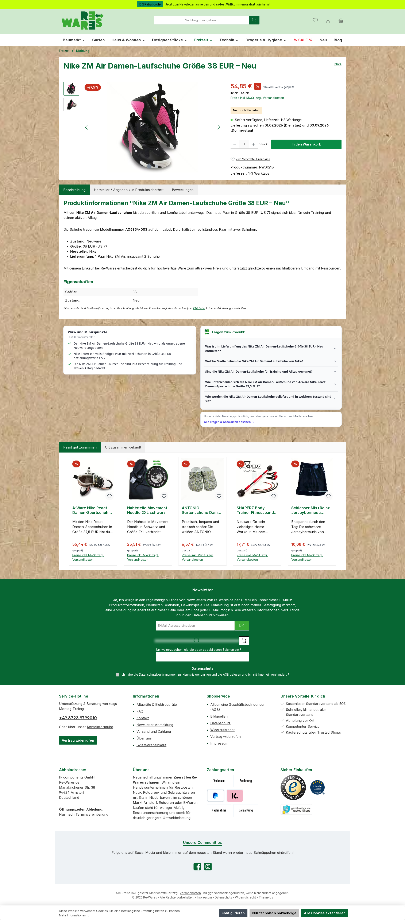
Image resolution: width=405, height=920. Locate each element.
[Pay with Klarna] (235, 795)
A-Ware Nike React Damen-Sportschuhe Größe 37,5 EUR (91, 510)
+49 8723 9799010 (78, 717)
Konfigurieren (233, 913)
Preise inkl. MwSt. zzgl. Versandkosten (257, 98)
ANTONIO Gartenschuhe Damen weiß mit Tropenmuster (202, 510)
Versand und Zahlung (153, 731)
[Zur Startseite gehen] (82, 20)
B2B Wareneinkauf (151, 745)
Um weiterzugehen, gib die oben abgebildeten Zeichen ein (198, 649)
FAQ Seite (199, 308)
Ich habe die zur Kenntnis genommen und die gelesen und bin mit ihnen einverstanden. (205, 674)
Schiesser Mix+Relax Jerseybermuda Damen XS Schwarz (310, 510)
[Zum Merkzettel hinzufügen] (109, 496)
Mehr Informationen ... (74, 915)
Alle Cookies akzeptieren (325, 913)
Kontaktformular (100, 727)
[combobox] (202, 20)
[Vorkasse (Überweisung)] (219, 781)
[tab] (74, 190)
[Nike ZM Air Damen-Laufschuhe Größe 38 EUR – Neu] (153, 127)
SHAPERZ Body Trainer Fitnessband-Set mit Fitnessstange (257, 510)
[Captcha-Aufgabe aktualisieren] (244, 640)
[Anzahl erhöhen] (253, 144)
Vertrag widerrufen (78, 740)
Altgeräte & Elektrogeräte (156, 704)
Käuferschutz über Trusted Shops (313, 732)
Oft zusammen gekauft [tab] (123, 447)
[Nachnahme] (219, 810)
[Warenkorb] (340, 20)
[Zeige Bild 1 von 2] (149, 166)
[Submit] (241, 625)
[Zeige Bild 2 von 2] (156, 166)
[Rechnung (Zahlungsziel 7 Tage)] (246, 781)
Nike (338, 64)
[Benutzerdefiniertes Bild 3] (296, 809)
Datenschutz (220, 723)
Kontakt (142, 718)
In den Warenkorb (306, 144)
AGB (226, 674)
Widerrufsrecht (222, 730)
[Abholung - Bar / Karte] (246, 810)
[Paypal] (215, 795)
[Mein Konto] (328, 20)
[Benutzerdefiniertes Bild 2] (317, 787)
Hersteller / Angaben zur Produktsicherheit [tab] (128, 190)
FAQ (139, 711)
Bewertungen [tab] (182, 190)
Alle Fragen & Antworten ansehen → (229, 422)
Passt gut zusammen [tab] (80, 447)
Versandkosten (190, 893)
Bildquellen (219, 716)
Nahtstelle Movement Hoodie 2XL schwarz (147, 510)
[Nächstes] (219, 127)
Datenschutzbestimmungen (158, 674)
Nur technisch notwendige (274, 913)
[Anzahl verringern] (235, 144)
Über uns (144, 738)
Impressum (219, 743)
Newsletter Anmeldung (154, 725)
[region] (142, 127)
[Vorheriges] (87, 127)
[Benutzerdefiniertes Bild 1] (293, 787)
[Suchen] (254, 20)
